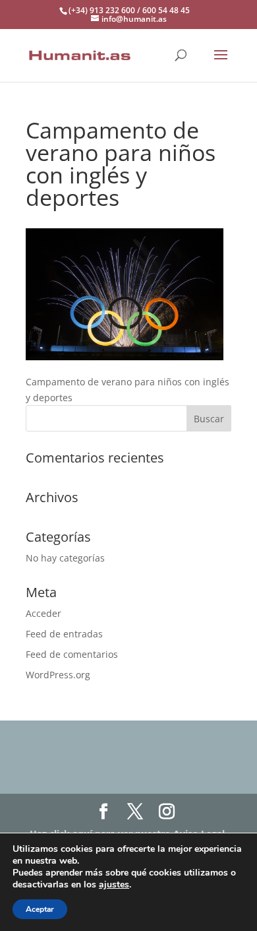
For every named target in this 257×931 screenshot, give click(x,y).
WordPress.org (58, 674)
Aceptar (40, 909)
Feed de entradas (64, 633)
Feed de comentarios (72, 654)
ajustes (114, 885)
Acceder (43, 613)
